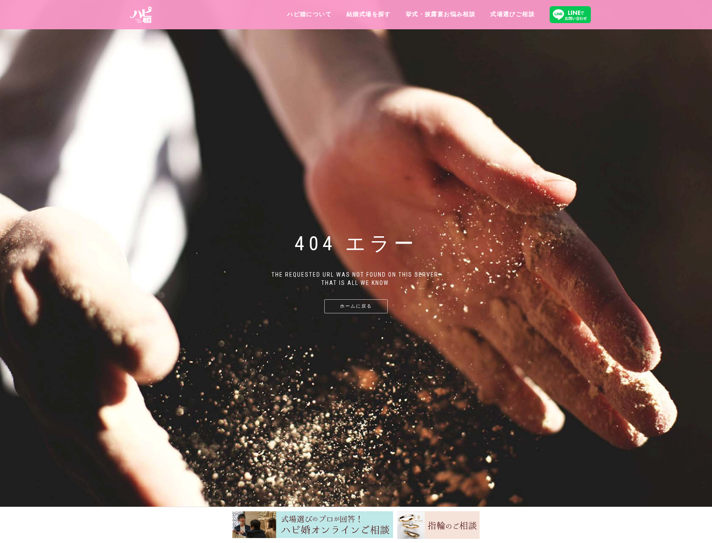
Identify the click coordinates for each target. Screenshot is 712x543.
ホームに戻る (356, 306)
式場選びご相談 (512, 14)
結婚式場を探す (369, 14)
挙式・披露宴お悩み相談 (440, 14)
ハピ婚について (309, 14)
